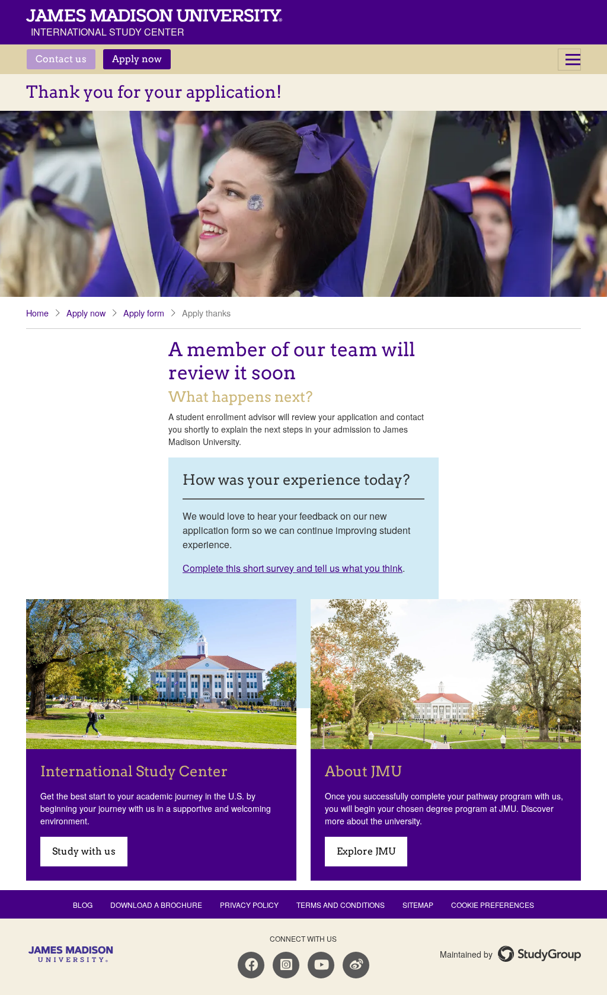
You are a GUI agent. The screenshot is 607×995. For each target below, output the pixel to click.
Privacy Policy (249, 905)
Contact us (61, 59)
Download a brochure (156, 905)
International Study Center (107, 32)
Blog (82, 905)
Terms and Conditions (340, 905)
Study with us (84, 851)
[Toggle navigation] (569, 60)
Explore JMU (366, 851)
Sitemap (417, 905)
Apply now (137, 59)
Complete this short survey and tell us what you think (292, 568)
